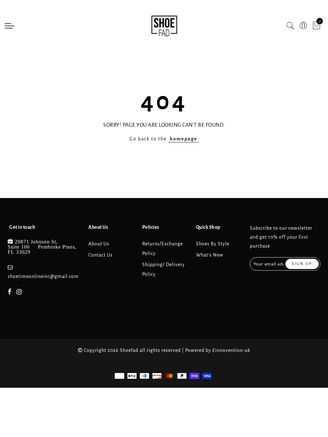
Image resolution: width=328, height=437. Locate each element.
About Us (98, 243)
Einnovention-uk (231, 350)
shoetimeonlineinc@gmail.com (43, 276)
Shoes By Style (212, 243)
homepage (183, 138)
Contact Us (100, 255)
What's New (209, 255)
